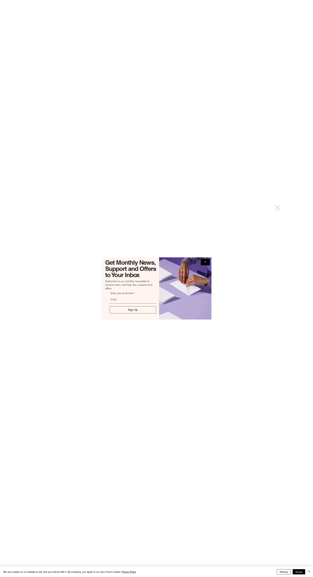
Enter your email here (122, 293)
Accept (298, 571)
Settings (284, 571)
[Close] (309, 571)
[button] (278, 208)
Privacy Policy (129, 571)
